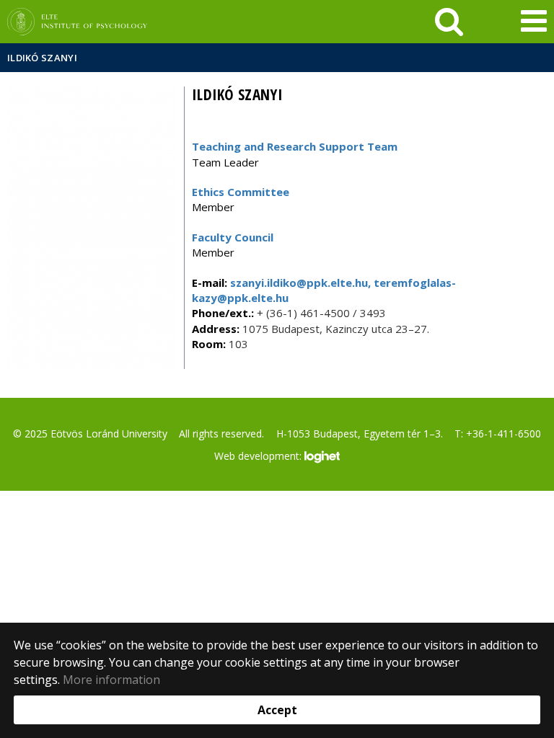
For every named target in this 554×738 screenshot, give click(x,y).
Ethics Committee (240, 191)
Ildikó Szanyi (42, 57)
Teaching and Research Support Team (294, 146)
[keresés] (449, 21)
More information (111, 680)
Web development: (259, 455)
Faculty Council (232, 237)
